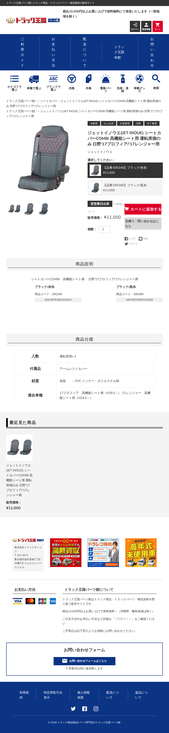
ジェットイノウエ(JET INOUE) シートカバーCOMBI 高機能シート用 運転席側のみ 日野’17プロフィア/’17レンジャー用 (19, 480)
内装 (72, 88)
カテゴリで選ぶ (14, 88)
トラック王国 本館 (119, 52)
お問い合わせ (152, 52)
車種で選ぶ (34, 88)
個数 (91, 229)
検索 (156, 88)
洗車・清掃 (122, 89)
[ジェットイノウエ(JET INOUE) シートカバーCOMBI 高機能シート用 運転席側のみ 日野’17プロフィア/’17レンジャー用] (19, 447)
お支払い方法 (53, 52)
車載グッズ (139, 89)
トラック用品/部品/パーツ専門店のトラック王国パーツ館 (88, 722)
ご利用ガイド (22, 52)
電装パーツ (105, 89)
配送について (84, 52)
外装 (89, 88)
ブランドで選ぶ (53, 88)
